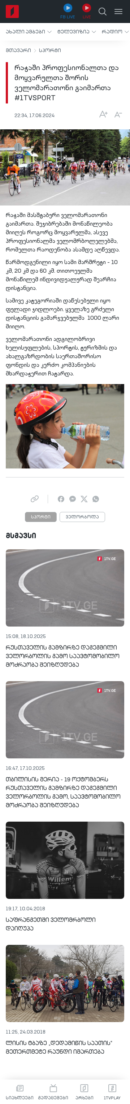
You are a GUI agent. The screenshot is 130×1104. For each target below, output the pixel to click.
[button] (29, 32)
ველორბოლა (82, 517)
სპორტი (50, 50)
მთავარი (18, 50)
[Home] (12, 11)
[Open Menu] (118, 11)
